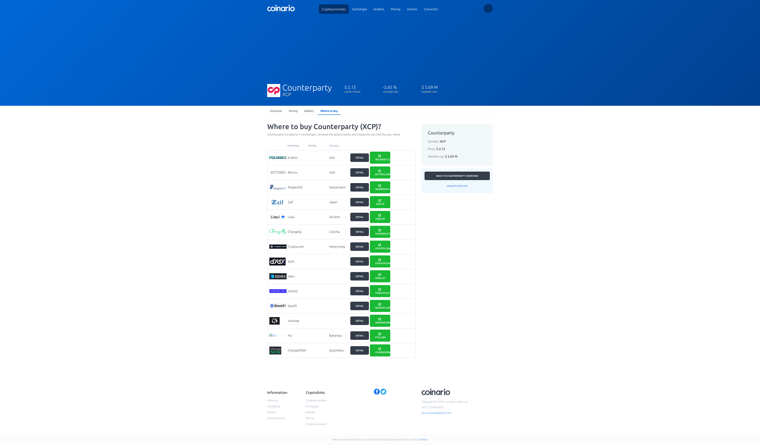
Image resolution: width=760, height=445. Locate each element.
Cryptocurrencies (334, 9)
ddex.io (380, 278)
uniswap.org (382, 322)
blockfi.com (382, 307)
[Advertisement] (380, 47)
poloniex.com (382, 159)
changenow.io (382, 352)
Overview (276, 110)
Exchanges (359, 9)
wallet (424, 439)
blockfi (292, 306)
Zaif (290, 202)
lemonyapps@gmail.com (437, 412)
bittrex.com (382, 174)
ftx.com (380, 337)
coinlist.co (382, 293)
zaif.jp (380, 204)
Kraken (293, 157)
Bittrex (292, 172)
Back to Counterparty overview (457, 176)
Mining (395, 9)
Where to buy (329, 110)
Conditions (273, 406)
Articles (412, 9)
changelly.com (382, 233)
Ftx (290, 335)
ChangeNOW (297, 350)
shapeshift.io (382, 189)
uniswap (293, 320)
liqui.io (380, 218)
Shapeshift (295, 187)
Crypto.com (296, 246)
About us (272, 400)
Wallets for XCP (457, 186)
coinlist (293, 291)
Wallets (379, 9)
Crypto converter (316, 424)
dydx (291, 261)
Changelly (295, 231)
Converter (431, 9)
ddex (291, 276)
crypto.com (382, 248)
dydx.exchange (382, 263)
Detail (360, 157)
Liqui (291, 217)
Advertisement (276, 418)
